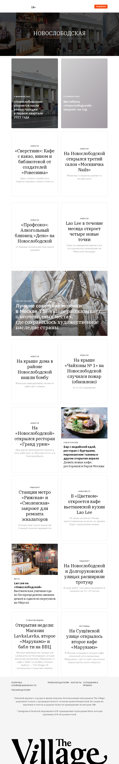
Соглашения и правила (90, 683)
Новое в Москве (71, 442)
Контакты (76, 682)
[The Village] (21, 6)
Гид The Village (23, 301)
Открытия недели (34, 620)
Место (17, 579)
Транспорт (35, 487)
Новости (35, 146)
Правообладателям (58, 682)
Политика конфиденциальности (23, 683)
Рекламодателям (20, 690)
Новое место (84, 491)
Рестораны (84, 626)
